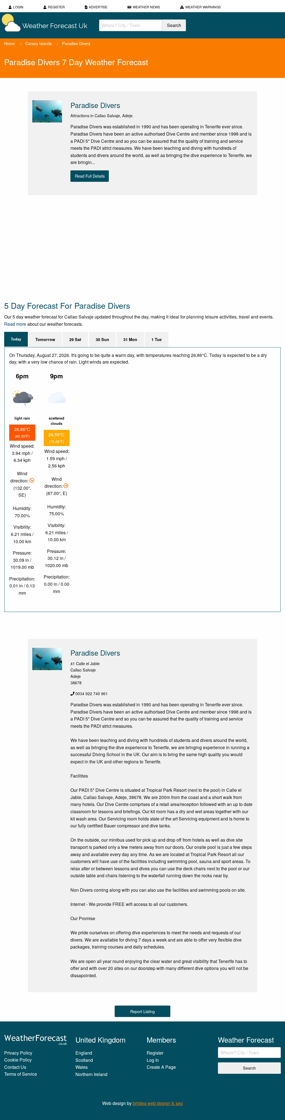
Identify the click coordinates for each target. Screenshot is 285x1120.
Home (9, 43)
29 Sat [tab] (75, 339)
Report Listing (142, 1011)
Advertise (98, 6)
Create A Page (161, 1067)
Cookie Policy (18, 1060)
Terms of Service (20, 1074)
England (83, 1053)
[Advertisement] (142, 247)
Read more (15, 324)
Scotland (84, 1060)
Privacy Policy (18, 1053)
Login (18, 6)
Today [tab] (16, 339)
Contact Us (15, 1067)
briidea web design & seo (158, 1103)
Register (56, 6)
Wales (81, 1067)
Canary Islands (38, 43)
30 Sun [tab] (102, 339)
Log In (153, 1060)
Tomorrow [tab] (45, 339)
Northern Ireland (91, 1074)
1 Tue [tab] (156, 339)
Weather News (146, 6)
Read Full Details (90, 176)
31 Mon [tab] (130, 339)
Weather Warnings (203, 6)
